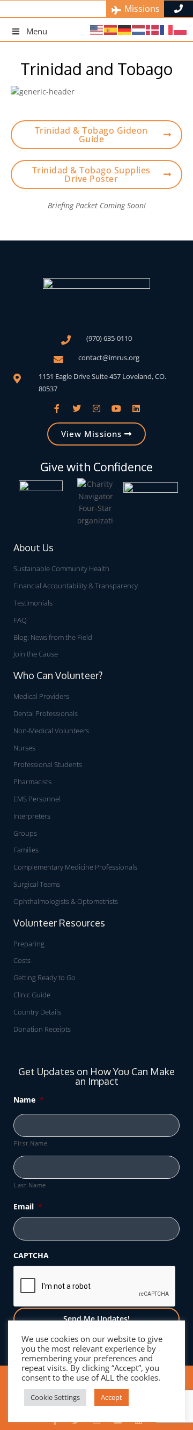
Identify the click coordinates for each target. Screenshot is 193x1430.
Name (28, 1100)
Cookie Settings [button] (55, 1397)
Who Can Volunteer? (57, 675)
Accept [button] (111, 1397)
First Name (31, 1143)
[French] (167, 29)
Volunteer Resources (59, 923)
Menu (36, 31)
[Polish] (181, 29)
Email (27, 1206)
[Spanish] (111, 29)
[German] (125, 29)
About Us (33, 547)
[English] (97, 29)
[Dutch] (139, 29)
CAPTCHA (31, 1255)
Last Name (30, 1185)
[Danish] (153, 29)
